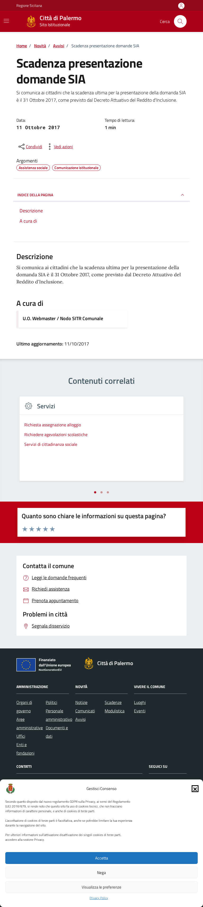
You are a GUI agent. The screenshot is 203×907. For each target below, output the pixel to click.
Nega (101, 872)
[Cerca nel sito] (180, 21)
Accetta (101, 858)
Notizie (81, 702)
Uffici (20, 736)
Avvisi (80, 719)
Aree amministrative (29, 723)
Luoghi (140, 702)
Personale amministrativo (59, 715)
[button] (195, 788)
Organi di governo (24, 706)
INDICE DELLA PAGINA (35, 195)
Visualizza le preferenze (101, 887)
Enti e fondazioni (25, 748)
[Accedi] (181, 6)
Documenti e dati (57, 731)
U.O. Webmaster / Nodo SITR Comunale (63, 318)
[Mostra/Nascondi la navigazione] (6, 21)
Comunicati (85, 711)
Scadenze (113, 702)
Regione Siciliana (29, 5)
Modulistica (114, 711)
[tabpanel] (101, 442)
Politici (51, 702)
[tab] (95, 492)
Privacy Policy (99, 898)
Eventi (139, 711)
